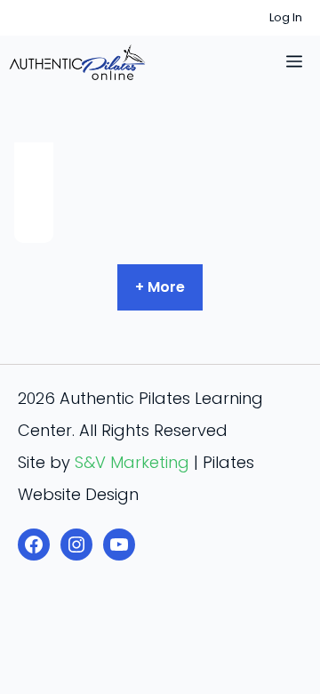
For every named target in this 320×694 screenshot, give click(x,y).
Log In (285, 17)
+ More (160, 287)
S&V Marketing (132, 462)
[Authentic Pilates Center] (77, 62)
